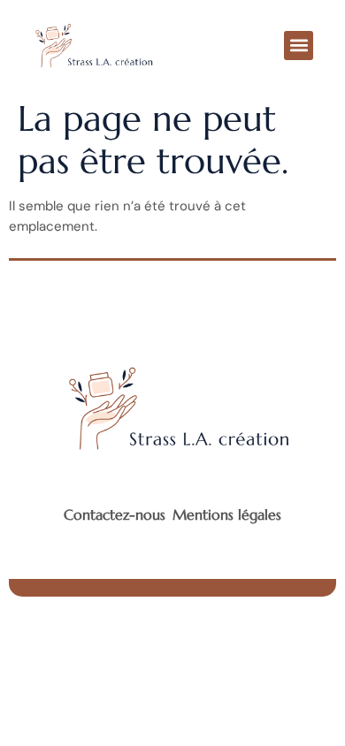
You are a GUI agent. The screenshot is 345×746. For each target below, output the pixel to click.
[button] (298, 45)
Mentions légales (226, 514)
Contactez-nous (114, 514)
